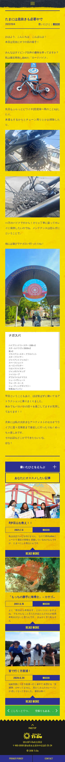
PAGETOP (32, 727)
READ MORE (32, 553)
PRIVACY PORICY (16, 758)
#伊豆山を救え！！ (20, 523)
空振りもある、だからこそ (47, 710)
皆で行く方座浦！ (20, 671)
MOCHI (56, 24)
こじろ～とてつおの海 (22, 710)
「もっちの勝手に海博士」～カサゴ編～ (32, 597)
